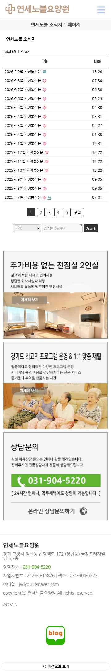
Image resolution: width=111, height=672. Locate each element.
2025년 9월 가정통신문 (23, 179)
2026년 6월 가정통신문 (23, 98)
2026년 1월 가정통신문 (23, 143)
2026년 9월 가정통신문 (23, 71)
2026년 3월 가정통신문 (23, 125)
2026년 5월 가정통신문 (23, 107)
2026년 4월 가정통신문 (23, 116)
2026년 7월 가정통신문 (23, 89)
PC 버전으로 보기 (55, 666)
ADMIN (10, 604)
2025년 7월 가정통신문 (23, 197)
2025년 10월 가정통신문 (24, 170)
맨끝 (77, 212)
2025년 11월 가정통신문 (24, 161)
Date (97, 61)
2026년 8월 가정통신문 (23, 80)
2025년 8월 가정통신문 (23, 188)
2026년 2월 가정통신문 (23, 134)
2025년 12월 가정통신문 (24, 152)
